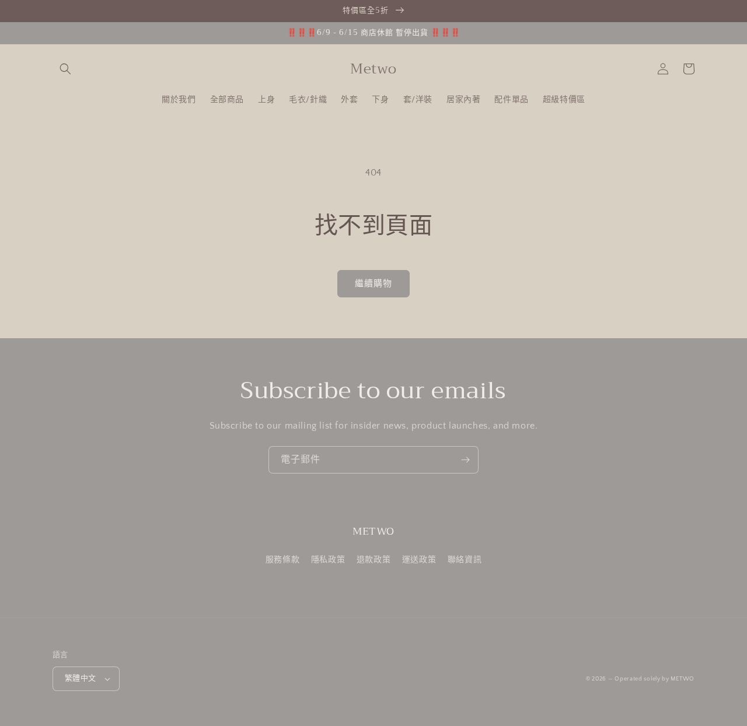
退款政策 (373, 559)
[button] (65, 69)
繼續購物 (373, 284)
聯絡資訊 (464, 559)
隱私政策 (328, 559)
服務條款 (282, 559)
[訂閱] (465, 460)
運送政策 (419, 559)
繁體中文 (80, 678)
